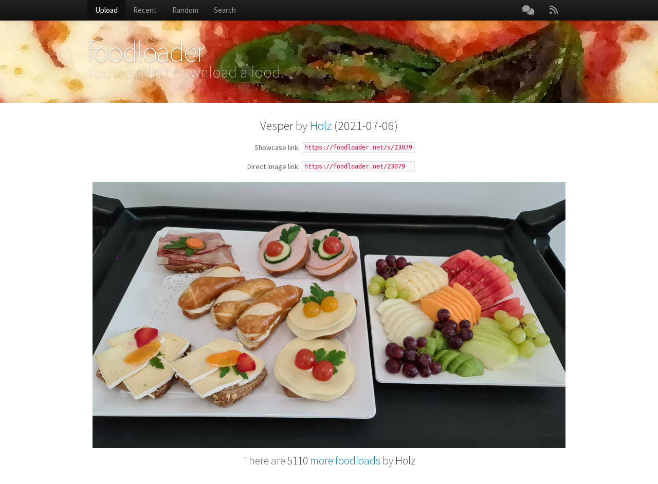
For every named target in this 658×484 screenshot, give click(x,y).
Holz (321, 126)
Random (185, 10)
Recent (145, 10)
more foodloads (333, 461)
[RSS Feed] (553, 10)
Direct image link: (273, 167)
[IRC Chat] (528, 10)
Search (225, 10)
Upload (106, 10)
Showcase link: (277, 148)
